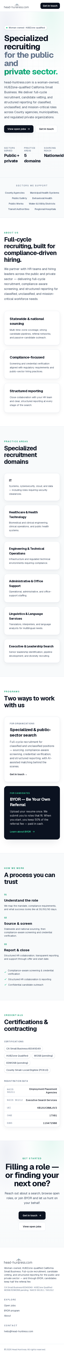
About (7, 1315)
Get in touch (50, 5)
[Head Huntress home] (16, 5)
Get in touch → (18, 774)
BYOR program (12, 1310)
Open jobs (10, 1305)
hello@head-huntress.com (18, 1331)
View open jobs (17, 128)
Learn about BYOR (20, 831)
